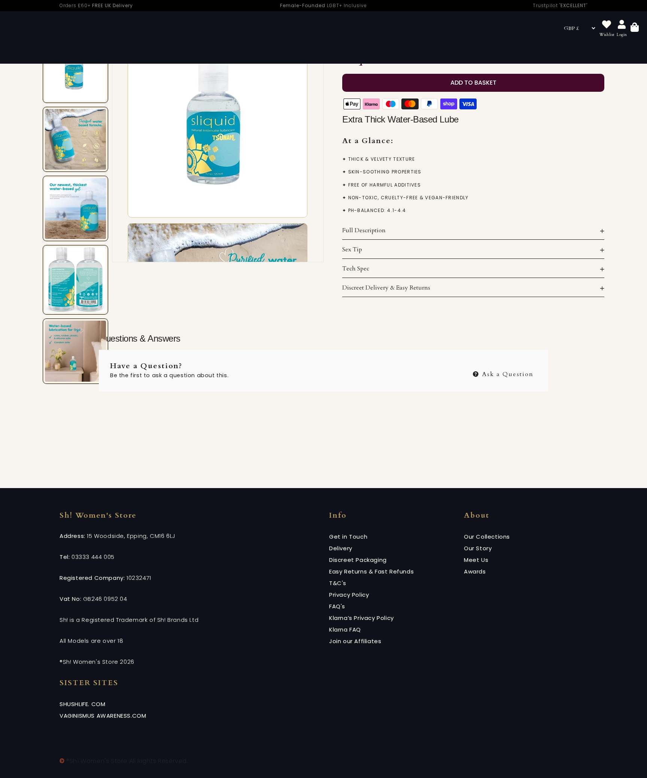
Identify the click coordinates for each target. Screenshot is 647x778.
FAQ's (337, 606)
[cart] (634, 28)
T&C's (337, 583)
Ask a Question (507, 373)
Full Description (364, 230)
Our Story (478, 548)
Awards (475, 571)
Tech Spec (355, 268)
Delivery (340, 548)
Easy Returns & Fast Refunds (371, 571)
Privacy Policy (349, 595)
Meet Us (476, 560)
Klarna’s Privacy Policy (361, 618)
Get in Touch (348, 537)
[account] (622, 25)
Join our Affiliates (355, 641)
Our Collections (487, 537)
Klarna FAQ (345, 629)
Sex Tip (352, 249)
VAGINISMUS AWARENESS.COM (103, 716)
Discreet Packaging (358, 560)
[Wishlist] (606, 25)
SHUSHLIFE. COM (82, 704)
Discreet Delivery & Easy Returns (386, 288)
